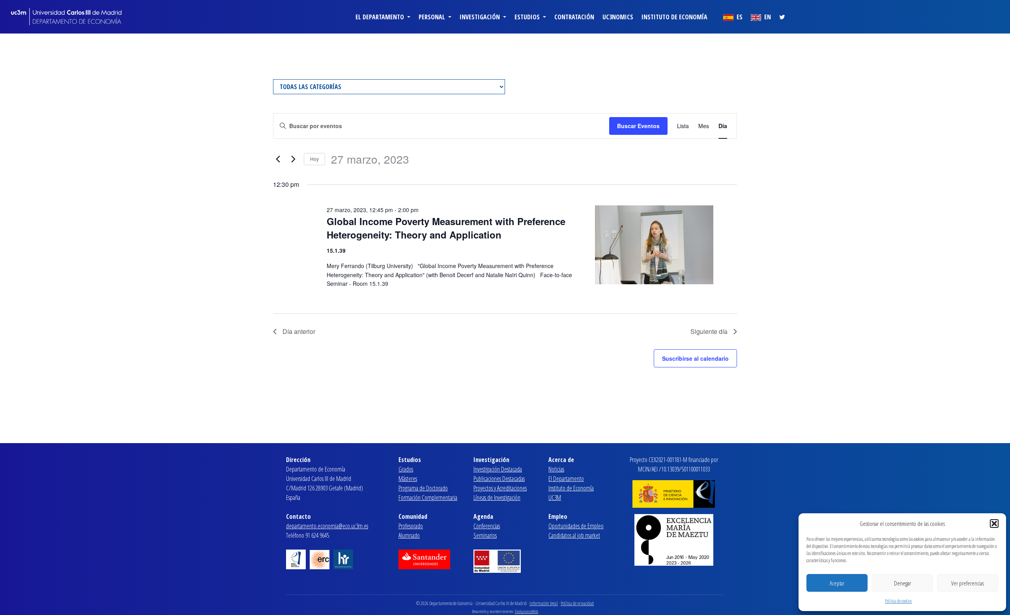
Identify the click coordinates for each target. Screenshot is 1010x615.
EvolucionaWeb (526, 611)
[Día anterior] (277, 159)
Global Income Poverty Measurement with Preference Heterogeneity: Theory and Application (446, 227)
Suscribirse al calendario (695, 358)
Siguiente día (709, 331)
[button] (994, 523)
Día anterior (298, 331)
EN (767, 17)
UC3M (554, 497)
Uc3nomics (617, 17)
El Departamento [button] (380, 17)
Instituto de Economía (674, 17)
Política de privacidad (577, 603)
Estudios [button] (527, 17)
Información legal (543, 603)
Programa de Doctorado (423, 488)
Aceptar (837, 583)
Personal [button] (433, 17)
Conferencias (486, 526)
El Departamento (566, 478)
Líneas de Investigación (496, 497)
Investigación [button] (480, 17)
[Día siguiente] (293, 159)
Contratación (574, 17)
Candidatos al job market (574, 535)
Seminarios (485, 535)
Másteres (407, 478)
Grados (405, 469)
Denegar (902, 583)
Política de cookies (898, 601)
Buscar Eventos (638, 126)
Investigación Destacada (497, 469)
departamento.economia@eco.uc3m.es (327, 526)
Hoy (314, 158)
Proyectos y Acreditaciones (500, 488)
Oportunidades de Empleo (576, 526)
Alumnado (409, 535)
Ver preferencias (967, 583)
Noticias (556, 469)
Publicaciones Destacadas (499, 478)
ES (739, 17)
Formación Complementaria (427, 497)
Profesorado (410, 526)
